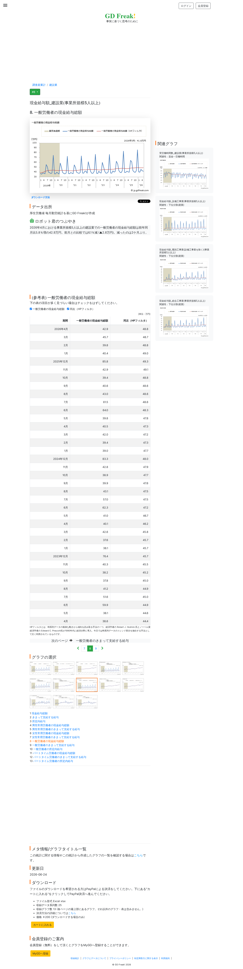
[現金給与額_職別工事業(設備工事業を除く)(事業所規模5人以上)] (184, 273)
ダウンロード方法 (40, 197)
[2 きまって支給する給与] (63, 668)
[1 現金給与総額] (40, 668)
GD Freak (120, 16)
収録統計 (75, 958)
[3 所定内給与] (87, 668)
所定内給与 (38, 721)
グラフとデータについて (94, 958)
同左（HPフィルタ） (82, 309)
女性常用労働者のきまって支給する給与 (56, 737)
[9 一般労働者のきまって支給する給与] (110, 684)
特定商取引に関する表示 (146, 958)
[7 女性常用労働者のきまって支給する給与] (63, 684)
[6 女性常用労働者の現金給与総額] (40, 684)
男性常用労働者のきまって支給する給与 (56, 729)
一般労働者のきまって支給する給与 (53, 745)
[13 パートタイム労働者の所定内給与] (87, 701)
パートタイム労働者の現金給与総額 (54, 753)
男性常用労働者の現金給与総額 (50, 725)
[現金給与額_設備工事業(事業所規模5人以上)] (184, 222)
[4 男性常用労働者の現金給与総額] (110, 668)
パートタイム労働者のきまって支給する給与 (59, 757)
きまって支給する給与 (45, 717)
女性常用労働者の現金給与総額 (50, 733)
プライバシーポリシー (120, 958)
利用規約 (165, 958)
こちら (138, 855)
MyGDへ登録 (40, 953)
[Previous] (78, 648)
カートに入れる (42, 924)
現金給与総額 (40, 713)
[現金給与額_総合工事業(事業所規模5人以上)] (184, 321)
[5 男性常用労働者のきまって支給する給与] (133, 668)
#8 (34, 92)
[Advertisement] (121, 50)
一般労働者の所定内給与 (47, 749)
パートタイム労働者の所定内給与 (53, 761)
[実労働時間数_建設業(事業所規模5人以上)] (184, 173)
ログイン (186, 5)
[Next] (102, 648)
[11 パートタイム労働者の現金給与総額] (40, 701)
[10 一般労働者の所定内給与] (133, 684)
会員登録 (203, 5)
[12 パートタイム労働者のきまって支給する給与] (63, 701)
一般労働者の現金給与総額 (49, 309)
